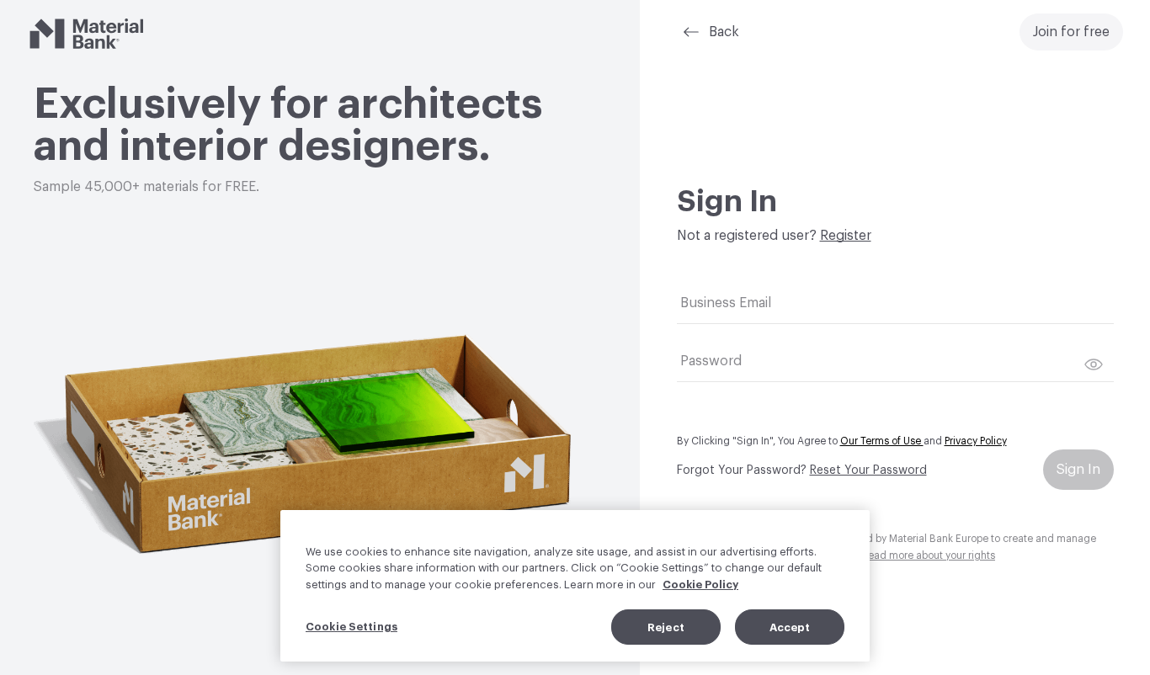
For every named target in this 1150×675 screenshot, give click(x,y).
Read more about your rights (928, 555)
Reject (665, 626)
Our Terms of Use (882, 441)
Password (711, 361)
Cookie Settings (351, 625)
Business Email (725, 303)
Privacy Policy (976, 441)
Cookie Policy (700, 584)
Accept (790, 626)
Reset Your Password (868, 470)
